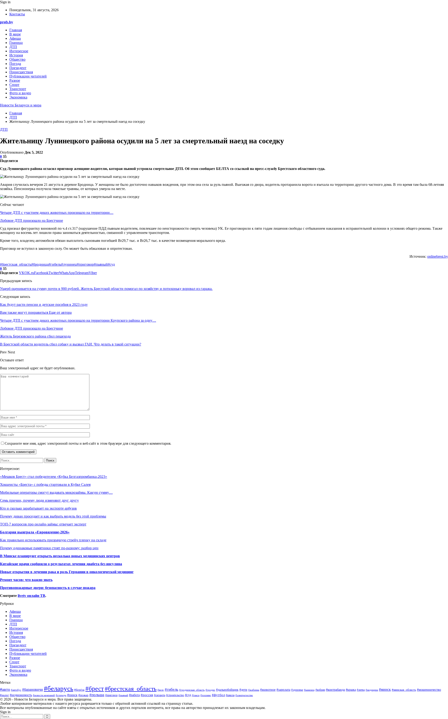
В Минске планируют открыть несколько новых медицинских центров (60, 556)
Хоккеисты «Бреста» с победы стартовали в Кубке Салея (45, 484)
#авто (5, 689)
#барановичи (32, 689)
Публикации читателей (28, 76)
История (16, 55)
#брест (94, 688)
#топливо (205, 695)
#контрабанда (335, 689)
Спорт (14, 85)
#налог (4, 695)
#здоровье (297, 689)
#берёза (79, 689)
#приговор (85, 264)
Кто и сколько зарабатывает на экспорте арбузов (38, 508)
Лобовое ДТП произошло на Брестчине (31, 220)
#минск (385, 689)
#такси (196, 695)
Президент (17, 68)
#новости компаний (44, 695)
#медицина (372, 689)
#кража (351, 689)
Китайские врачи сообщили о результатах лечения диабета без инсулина (61, 564)
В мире (15, 34)
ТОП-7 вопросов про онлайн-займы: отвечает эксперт (43, 524)
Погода (15, 64)
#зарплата (283, 689)
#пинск (72, 695)
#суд (111, 264)
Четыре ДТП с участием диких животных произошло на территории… (56, 213)
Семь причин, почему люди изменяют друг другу (39, 500)
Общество (17, 59)
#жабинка (253, 689)
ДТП (13, 47)
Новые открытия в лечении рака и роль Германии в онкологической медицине (66, 572)
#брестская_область (15, 264)
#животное (268, 689)
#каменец (309, 689)
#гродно (210, 689)
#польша (96, 694)
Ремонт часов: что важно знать (26, 580)
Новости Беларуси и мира (20, 105)
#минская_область (404, 689)
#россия (147, 695)
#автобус (16, 689)
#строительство (175, 695)
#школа (230, 695)
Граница (16, 43)
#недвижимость (21, 695)
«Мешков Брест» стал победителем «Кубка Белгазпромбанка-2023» (53, 477)
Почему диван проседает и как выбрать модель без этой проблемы (53, 516)
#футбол (218, 695)
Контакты (17, 14)
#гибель (55, 264)
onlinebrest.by (437, 256)
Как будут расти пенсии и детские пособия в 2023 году (44, 305)
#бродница (40, 264)
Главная (15, 30)
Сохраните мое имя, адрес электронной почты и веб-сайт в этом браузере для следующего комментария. (88, 443)
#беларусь (58, 688)
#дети (243, 689)
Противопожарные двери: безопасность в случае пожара (47, 588)
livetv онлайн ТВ (31, 596)
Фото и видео (20, 93)
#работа (134, 695)
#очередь (61, 695)
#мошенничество (429, 689)
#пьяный (101, 264)
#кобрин (320, 689)
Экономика (18, 97)
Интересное (18, 51)
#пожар (83, 695)
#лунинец (69, 264)
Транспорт (17, 89)
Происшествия (21, 72)
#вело (161, 689)
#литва (361, 689)
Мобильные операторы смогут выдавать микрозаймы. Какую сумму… (56, 492)
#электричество (244, 695)
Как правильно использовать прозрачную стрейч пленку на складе (53, 540)
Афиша (15, 38)
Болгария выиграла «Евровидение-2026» (35, 532)
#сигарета (159, 695)
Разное (14, 80)
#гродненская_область (192, 689)
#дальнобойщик (227, 689)
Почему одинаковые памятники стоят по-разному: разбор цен (49, 548)
